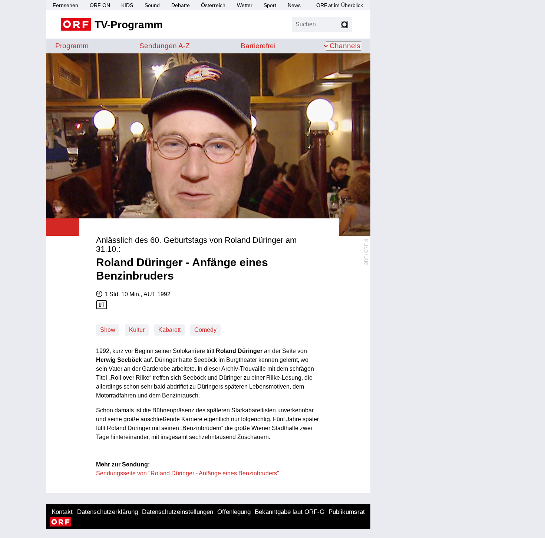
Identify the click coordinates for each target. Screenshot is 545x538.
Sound (152, 5)
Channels (345, 46)
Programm (72, 46)
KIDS (127, 5)
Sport (270, 5)
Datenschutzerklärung (107, 511)
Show (107, 330)
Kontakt (62, 511)
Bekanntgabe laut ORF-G (289, 511)
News (294, 5)
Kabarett (169, 330)
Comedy (205, 330)
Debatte (180, 5)
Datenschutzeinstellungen (177, 511)
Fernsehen (65, 5)
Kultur (137, 330)
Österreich (213, 5)
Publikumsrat (346, 511)
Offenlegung (234, 511)
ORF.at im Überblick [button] (339, 5)
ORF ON (100, 5)
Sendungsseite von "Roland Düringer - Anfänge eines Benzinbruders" (187, 473)
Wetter (244, 5)
